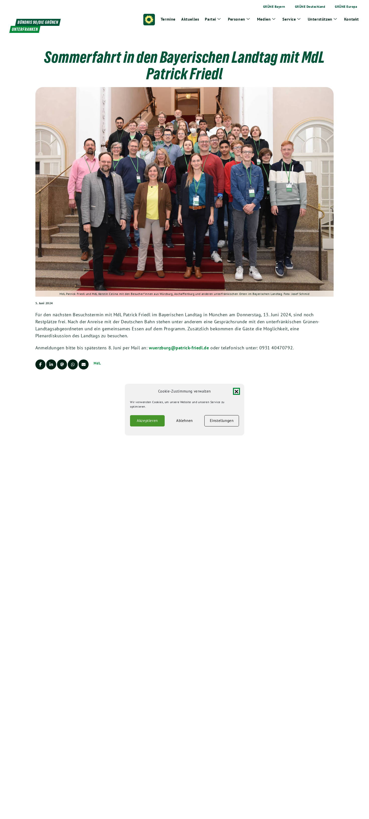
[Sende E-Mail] (84, 364)
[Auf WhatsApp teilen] (73, 364)
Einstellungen (222, 420)
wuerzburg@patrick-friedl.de (179, 348)
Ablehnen (184, 420)
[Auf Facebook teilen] (40, 364)
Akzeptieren (147, 420)
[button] (236, 391)
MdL (97, 363)
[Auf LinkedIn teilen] (51, 364)
